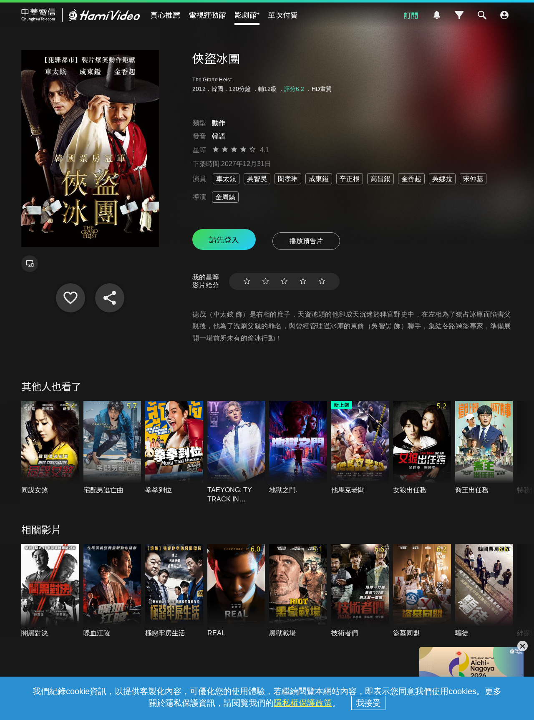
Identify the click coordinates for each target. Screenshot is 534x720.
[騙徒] (484, 591)
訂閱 (410, 15)
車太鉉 (226, 178)
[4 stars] (303, 281)
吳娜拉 (442, 178)
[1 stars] (246, 281)
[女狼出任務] (422, 448)
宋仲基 (473, 178)
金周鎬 (225, 197)
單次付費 (283, 14)
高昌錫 (380, 178)
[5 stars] (321, 281)
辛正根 (350, 178)
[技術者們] (360, 591)
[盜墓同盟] (422, 591)
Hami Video (80, 15)
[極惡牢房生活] (174, 591)
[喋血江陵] (112, 591)
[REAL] (236, 591)
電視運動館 (207, 14)
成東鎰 (319, 178)
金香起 (411, 178)
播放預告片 (306, 240)
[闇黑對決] (50, 591)
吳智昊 (257, 178)
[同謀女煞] (50, 448)
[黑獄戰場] (298, 591)
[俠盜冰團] (70, 297)
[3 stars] (284, 281)
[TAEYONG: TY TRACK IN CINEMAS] (236, 452)
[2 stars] (265, 281)
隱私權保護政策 (303, 702)
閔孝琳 (288, 178)
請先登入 (224, 239)
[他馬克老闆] (360, 448)
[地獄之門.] (298, 448)
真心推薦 (165, 14)
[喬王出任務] (484, 448)
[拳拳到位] (174, 448)
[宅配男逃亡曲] (112, 448)
